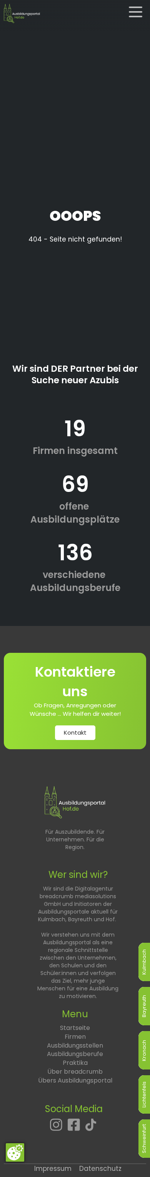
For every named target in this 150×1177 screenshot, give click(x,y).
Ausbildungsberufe (75, 1054)
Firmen (75, 1036)
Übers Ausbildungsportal (75, 1080)
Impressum (53, 1168)
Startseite (75, 1027)
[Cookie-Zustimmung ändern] (15, 1152)
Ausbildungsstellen (75, 1045)
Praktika (75, 1062)
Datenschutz (100, 1168)
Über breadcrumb (75, 1071)
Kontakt (75, 732)
